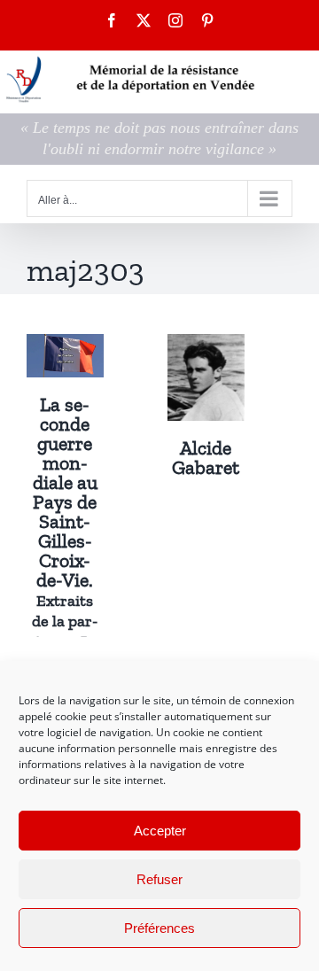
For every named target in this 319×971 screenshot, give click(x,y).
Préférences (159, 928)
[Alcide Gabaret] (206, 346)
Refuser (159, 879)
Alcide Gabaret (205, 457)
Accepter (160, 830)
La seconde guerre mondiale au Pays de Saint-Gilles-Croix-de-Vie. (64, 552)
